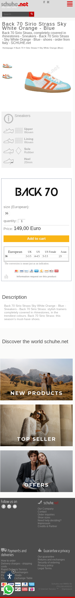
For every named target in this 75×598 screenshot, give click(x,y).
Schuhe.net (57, 584)
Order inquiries (46, 514)
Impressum (44, 523)
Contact (42, 511)
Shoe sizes (44, 517)
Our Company (46, 508)
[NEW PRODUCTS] (36, 379)
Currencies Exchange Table (16, 578)
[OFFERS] (36, 471)
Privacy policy (45, 565)
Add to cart (36, 239)
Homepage (7, 48)
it (44, 2)
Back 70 (20, 48)
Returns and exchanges (51, 559)
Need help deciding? (49, 520)
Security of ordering (49, 562)
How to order (8, 560)
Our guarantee (46, 556)
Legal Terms (45, 568)
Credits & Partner (47, 526)
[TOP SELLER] (36, 425)
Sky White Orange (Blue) (51, 48)
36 (6, 213)
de (48, 2)
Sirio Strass (31, 48)
